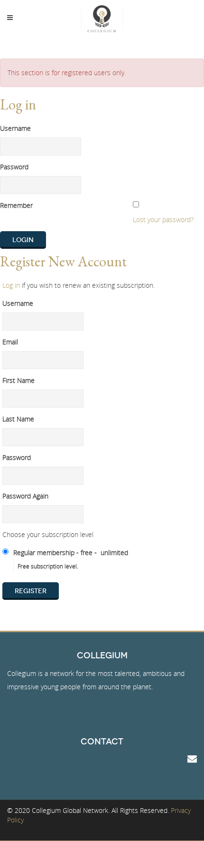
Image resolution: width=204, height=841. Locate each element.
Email (10, 341)
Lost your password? (163, 219)
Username (15, 128)
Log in (11, 285)
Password (14, 166)
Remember (16, 205)
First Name (18, 380)
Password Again (25, 495)
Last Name (18, 418)
